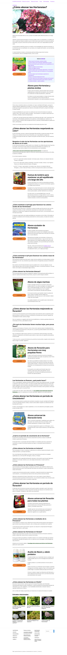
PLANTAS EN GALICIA (17, 1)
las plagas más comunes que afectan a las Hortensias (40, 543)
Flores (41, 1)
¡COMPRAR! (19, 74)
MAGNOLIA (15, 637)
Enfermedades (46, 1)
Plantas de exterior (26, 1)
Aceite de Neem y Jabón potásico (36, 81)
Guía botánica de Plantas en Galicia (27, 635)
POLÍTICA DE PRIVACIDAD (37, 631)
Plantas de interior (34, 1)
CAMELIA (14, 639)
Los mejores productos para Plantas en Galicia (27, 638)
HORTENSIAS (15, 630)
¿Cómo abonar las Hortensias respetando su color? (40, 62)
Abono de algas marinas (34, 68)
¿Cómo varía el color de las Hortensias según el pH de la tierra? (27, 150)
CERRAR (43, 58)
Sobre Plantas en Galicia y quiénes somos (38, 640)
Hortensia (15, 5)
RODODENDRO (16, 633)
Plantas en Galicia (27, 630)
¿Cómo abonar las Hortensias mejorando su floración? (40, 69)
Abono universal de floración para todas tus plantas (40, 79)
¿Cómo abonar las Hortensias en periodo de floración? (41, 78)
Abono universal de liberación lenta (36, 76)
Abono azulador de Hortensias (35, 66)
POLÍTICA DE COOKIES (37, 635)
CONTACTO (37, 637)
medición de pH (47, 245)
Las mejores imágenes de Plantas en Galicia (28, 632)
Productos (52, 1)
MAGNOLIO (15, 635)
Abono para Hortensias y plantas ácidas (37, 61)
